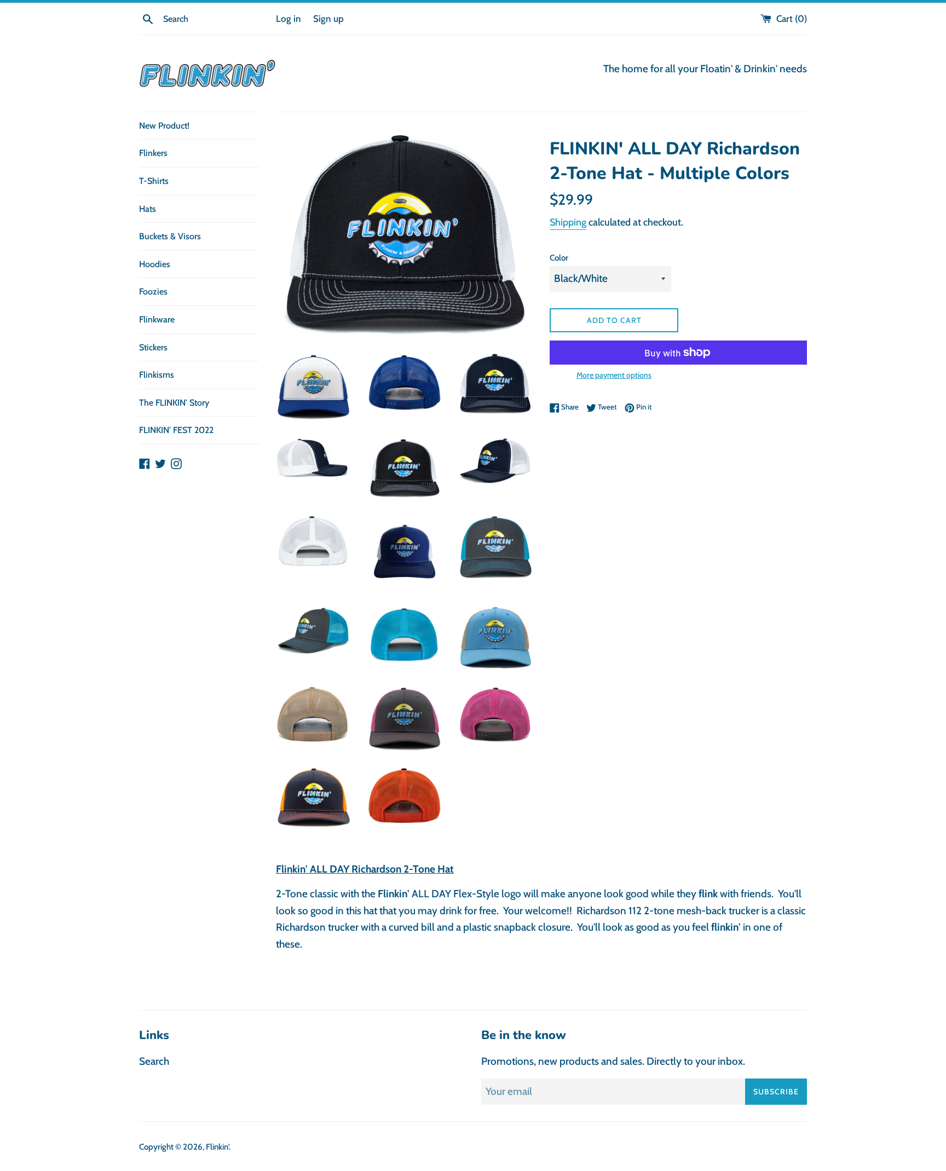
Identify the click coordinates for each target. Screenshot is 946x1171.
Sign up (328, 18)
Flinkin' (217, 1146)
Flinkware (157, 319)
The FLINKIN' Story (174, 402)
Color (559, 257)
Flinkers (153, 153)
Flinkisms (156, 375)
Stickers (153, 347)
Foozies (153, 291)
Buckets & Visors (170, 236)
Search (154, 1061)
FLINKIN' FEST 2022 (176, 430)
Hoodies (154, 264)
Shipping (568, 222)
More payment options (613, 374)
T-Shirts (154, 181)
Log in (288, 18)
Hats (147, 209)
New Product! (164, 125)
